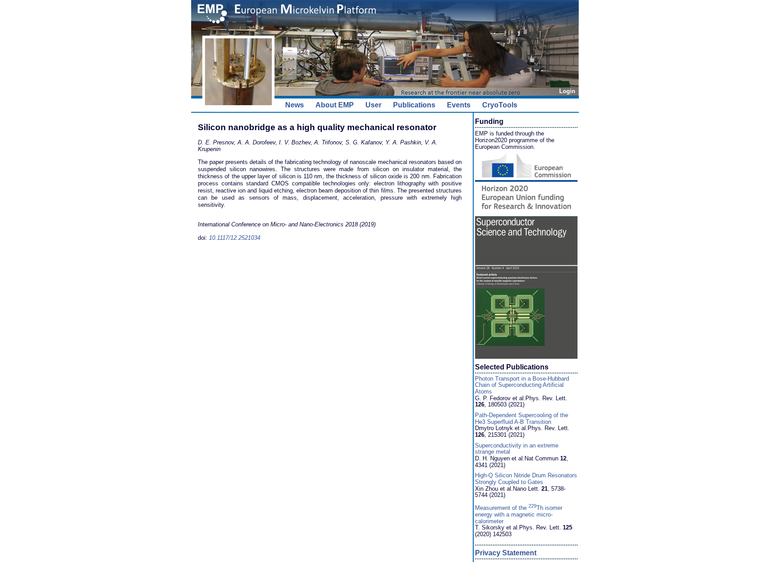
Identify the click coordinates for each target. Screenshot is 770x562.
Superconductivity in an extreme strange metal (516, 448)
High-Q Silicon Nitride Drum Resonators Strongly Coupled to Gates (526, 478)
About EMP (334, 105)
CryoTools (499, 105)
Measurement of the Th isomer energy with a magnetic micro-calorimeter (518, 514)
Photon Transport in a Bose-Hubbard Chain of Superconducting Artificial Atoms (522, 385)
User (373, 105)
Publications (414, 105)
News (294, 105)
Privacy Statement (506, 553)
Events (459, 105)
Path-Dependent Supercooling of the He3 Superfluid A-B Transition (521, 418)
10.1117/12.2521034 (234, 237)
